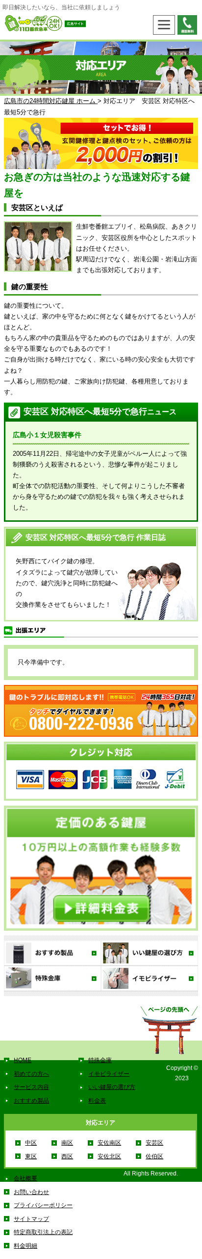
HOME (22, 1060)
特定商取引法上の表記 (43, 1232)
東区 (31, 1156)
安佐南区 (109, 1142)
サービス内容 (31, 1087)
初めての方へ (31, 1073)
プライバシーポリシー (43, 1205)
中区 (31, 1142)
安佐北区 (109, 1156)
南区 (67, 1142)
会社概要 (25, 1178)
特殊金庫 (100, 1060)
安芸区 (154, 1142)
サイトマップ (31, 1219)
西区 (67, 1156)
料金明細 (25, 1245)
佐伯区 (154, 1156)
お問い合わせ (31, 1192)
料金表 (97, 1100)
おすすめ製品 (31, 1100)
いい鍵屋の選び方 (111, 1087)
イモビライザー (108, 1073)
